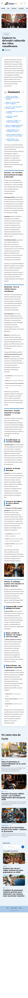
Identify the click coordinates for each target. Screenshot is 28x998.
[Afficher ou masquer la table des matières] (22, 92)
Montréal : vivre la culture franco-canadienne (13, 103)
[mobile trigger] (2, 3)
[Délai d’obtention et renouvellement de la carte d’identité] (14, 749)
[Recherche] (21, 3)
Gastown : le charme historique (12, 117)
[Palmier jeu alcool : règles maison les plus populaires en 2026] (14, 858)
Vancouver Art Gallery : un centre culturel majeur (14, 121)
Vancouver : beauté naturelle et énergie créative (14, 107)
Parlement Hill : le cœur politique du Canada (13, 130)
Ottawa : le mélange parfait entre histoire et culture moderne (14, 126)
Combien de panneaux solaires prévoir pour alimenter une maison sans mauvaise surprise (13, 893)
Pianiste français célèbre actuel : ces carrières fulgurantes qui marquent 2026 (13, 797)
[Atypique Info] (10, 3)
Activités (6, 34)
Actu (2, 759)
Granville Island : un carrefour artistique (15, 112)
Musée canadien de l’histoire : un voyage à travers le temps (15, 135)
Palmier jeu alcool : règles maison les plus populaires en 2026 (13, 870)
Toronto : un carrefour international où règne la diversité (12, 98)
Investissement (4, 825)
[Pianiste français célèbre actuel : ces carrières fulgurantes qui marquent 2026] (14, 781)
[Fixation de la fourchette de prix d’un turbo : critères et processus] (14, 815)
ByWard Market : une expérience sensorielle (13, 140)
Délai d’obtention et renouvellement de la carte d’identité (13, 764)
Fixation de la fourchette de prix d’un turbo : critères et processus (13, 829)
